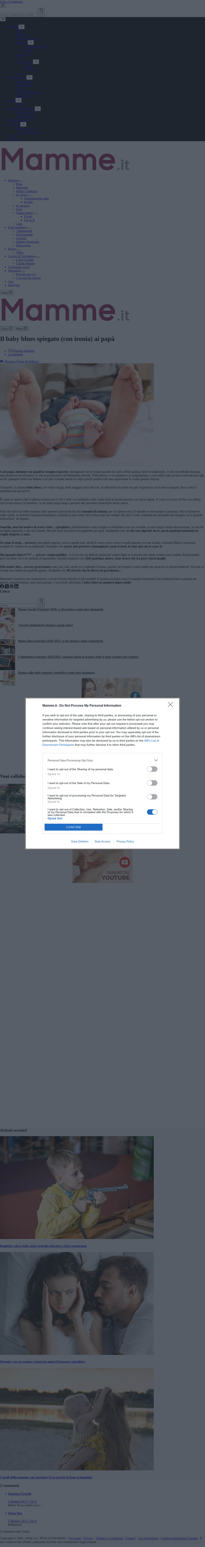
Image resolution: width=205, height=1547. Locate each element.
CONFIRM (73, 827)
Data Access (102, 841)
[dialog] (102, 773)
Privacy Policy (125, 841)
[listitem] (102, 760)
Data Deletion (79, 841)
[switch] (152, 769)
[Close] (172, 706)
